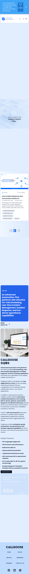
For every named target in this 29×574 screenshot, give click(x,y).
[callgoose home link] (3, 18)
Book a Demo (6, 472)
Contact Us (20, 563)
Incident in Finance (7, 216)
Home (9, 552)
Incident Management (8, 210)
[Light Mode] (8, 570)
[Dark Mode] (20, 19)
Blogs (20, 552)
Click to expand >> (20, 7)
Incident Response (7, 213)
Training (9, 563)
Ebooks (9, 557)
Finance (17, 218)
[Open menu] (26, 19)
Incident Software (7, 218)
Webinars (20, 557)
